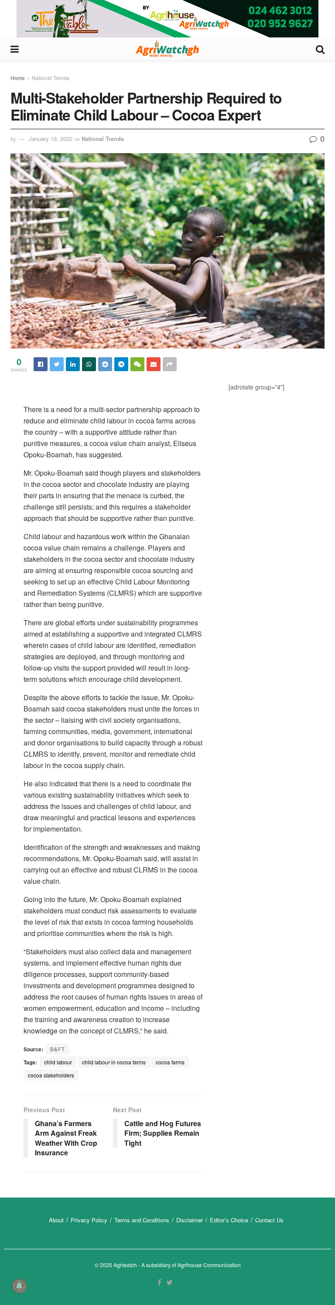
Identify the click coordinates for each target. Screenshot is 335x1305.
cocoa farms (170, 1062)
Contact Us (269, 1220)
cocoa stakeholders (51, 1075)
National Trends (50, 77)
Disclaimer (189, 1220)
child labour (58, 1062)
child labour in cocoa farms (114, 1062)
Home (17, 77)
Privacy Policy (89, 1220)
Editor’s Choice (229, 1220)
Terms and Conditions (141, 1220)
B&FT (57, 1049)
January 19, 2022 (50, 138)
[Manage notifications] (19, 1286)
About (56, 1220)
